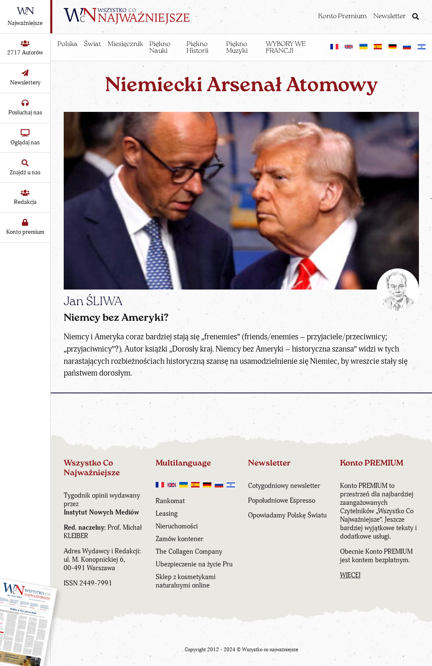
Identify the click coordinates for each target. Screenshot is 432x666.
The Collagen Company (189, 551)
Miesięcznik (125, 44)
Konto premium (25, 232)
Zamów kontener (179, 539)
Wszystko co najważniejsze (270, 650)
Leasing (167, 513)
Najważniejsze (25, 23)
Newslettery (25, 82)
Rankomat (170, 501)
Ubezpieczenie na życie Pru (194, 564)
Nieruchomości (177, 526)
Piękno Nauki (159, 47)
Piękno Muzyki (237, 47)
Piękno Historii (197, 47)
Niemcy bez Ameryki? (116, 318)
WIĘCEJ (350, 575)
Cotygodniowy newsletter (284, 486)
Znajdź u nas (25, 172)
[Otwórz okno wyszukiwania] (415, 17)
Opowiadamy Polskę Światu (287, 515)
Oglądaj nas (25, 142)
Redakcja (25, 202)
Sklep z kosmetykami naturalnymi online (186, 581)
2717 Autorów (25, 52)
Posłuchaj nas (25, 112)
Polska (67, 44)
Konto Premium (342, 16)
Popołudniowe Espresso (281, 500)
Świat (92, 44)
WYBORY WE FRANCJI (286, 47)
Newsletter (389, 16)
